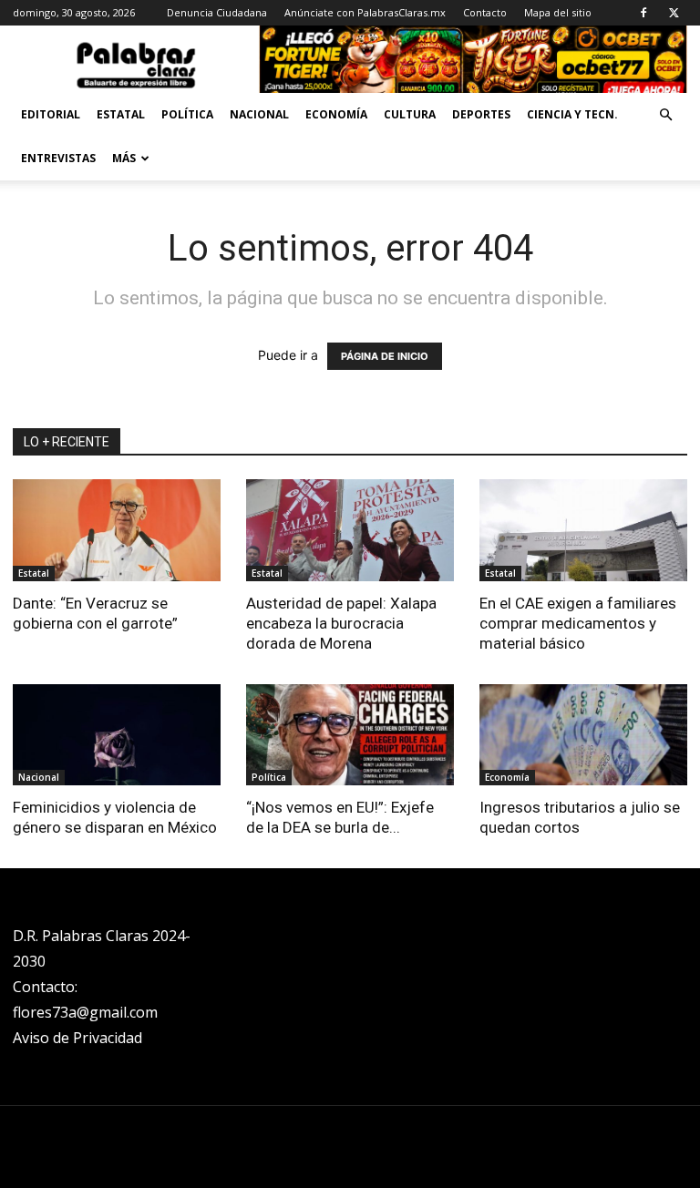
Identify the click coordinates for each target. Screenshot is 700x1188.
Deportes (481, 114)
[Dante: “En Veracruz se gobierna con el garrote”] (117, 530)
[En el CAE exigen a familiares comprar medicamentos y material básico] (583, 530)
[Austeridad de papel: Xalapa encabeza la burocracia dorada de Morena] (350, 530)
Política (187, 114)
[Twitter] (673, 13)
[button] (665, 115)
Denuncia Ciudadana (217, 12)
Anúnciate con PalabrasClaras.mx (365, 12)
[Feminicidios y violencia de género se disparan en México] (117, 735)
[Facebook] (643, 13)
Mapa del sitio (558, 12)
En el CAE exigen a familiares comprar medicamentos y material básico (577, 623)
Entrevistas (58, 158)
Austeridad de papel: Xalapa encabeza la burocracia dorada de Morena (341, 623)
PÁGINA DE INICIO (384, 356)
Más (124, 158)
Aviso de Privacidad (77, 1038)
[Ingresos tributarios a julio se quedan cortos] (583, 735)
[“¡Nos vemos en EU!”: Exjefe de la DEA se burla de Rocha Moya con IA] (350, 735)
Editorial (50, 114)
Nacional (259, 114)
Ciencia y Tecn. (572, 114)
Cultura (410, 114)
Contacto (485, 12)
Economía (336, 114)
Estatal (121, 114)
